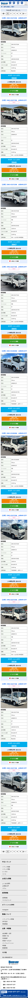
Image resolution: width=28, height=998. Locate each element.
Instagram (5, 909)
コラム (4, 888)
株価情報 (4, 948)
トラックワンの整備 (8, 919)
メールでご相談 (14, 90)
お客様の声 (5, 886)
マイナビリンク (6, 900)
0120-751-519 (11, 987)
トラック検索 (6, 866)
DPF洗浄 (4, 921)
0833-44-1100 (11, 981)
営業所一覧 (5, 936)
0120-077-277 (11, 984)
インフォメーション (8, 943)
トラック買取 (6, 869)
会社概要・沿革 (6, 933)
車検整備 (4, 924)
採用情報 (4, 897)
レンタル (4, 871)
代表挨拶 (4, 938)
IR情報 (4, 945)
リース (4, 874)
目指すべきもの (6, 940)
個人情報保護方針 (7, 957)
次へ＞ (25, 13)
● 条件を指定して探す (7, 6)
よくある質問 (6, 883)
